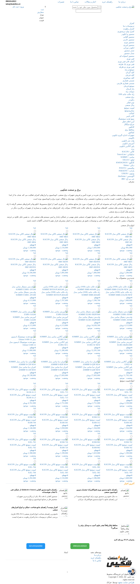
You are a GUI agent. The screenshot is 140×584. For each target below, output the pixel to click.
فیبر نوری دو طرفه (126, 67)
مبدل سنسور (129, 53)
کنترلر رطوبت (128, 29)
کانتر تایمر (130, 116)
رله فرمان (130, 89)
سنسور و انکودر (128, 34)
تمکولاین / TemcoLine (125, 154)
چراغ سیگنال (129, 124)
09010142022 (80, 546)
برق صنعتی (129, 97)
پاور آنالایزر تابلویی (126, 146)
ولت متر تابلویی (128, 141)
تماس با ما (74, 2)
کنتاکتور (131, 133)
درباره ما (122, 2)
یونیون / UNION (128, 173)
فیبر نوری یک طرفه (126, 64)
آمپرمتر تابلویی (128, 143)
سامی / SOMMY (127, 157)
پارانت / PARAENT (126, 171)
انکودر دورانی (128, 48)
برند (132, 149)
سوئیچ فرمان (129, 86)
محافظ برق (129, 130)
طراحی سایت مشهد (126, 582)
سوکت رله (130, 92)
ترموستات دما (128, 26)
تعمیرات (61, 2)
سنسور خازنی (128, 40)
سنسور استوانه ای (126, 56)
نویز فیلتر (130, 102)
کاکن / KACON (128, 152)
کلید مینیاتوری (128, 78)
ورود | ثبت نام (18, 7)
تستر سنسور (129, 51)
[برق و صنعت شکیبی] (125, 7)
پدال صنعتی (129, 105)
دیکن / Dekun (129, 165)
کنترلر (131, 23)
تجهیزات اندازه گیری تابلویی (123, 135)
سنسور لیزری (128, 45)
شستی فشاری (128, 81)
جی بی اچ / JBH (127, 179)
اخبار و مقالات (90, 2)
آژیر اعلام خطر (128, 122)
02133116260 (35, 546)
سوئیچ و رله (129, 70)
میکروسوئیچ (129, 111)
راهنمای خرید (107, 2)
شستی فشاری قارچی (125, 83)
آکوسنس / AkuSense (126, 176)
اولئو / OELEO (128, 160)
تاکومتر (131, 138)
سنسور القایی (128, 37)
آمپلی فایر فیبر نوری (126, 62)
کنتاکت (131, 113)
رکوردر (131, 100)
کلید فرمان (130, 75)
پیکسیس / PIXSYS (126, 168)
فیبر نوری (130, 59)
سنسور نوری (129, 42)
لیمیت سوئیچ (129, 108)
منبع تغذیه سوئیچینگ (126, 119)
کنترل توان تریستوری (125, 31)
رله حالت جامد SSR (126, 94)
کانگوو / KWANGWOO (125, 163)
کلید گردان (130, 72)
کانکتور (131, 127)
